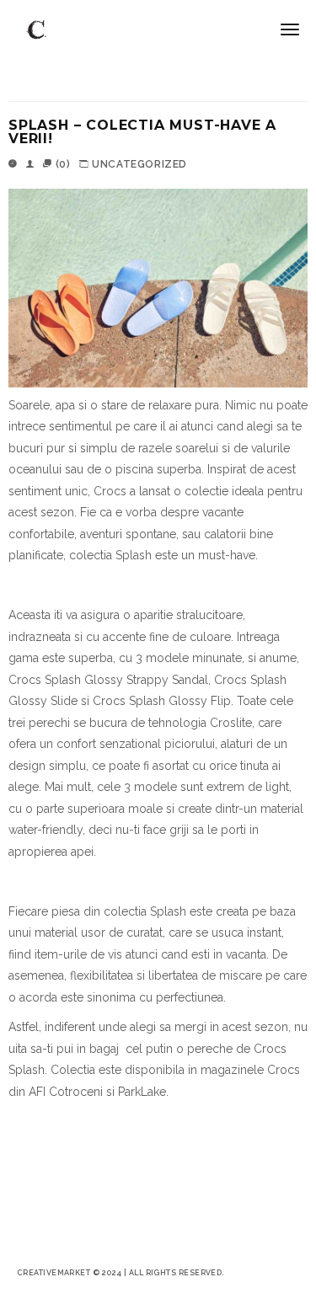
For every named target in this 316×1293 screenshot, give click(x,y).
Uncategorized (139, 164)
